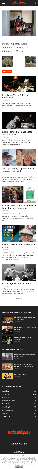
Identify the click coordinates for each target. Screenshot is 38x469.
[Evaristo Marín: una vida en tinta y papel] (19, 233)
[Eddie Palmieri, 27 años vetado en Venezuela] (19, 120)
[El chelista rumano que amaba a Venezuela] (7, 356)
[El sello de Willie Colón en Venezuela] (19, 84)
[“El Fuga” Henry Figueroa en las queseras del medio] (19, 157)
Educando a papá (20, 374)
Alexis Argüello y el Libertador (17, 283)
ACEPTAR (19, 467)
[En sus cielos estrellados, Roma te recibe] (7, 330)
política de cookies (9, 464)
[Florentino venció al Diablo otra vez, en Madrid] (7, 319)
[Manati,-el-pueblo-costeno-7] (19, 35)
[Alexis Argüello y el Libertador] (19, 272)
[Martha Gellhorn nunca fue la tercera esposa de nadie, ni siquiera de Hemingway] (7, 366)
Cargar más (18, 298)
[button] (3, 3)
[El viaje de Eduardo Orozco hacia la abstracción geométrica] (19, 194)
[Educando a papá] (7, 376)
